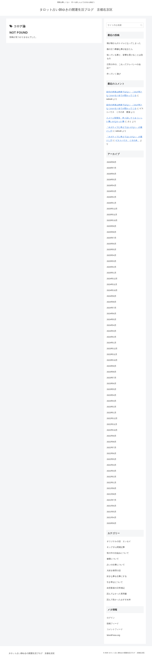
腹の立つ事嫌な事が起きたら (120, 49)
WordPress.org (113, 635)
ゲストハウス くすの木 (127, 140)
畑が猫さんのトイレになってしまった (124, 43)
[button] (141, 25)
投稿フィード (113, 623)
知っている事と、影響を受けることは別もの (125, 57)
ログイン (111, 618)
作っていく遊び (114, 74)
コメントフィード (115, 629)
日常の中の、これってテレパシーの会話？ (124, 66)
